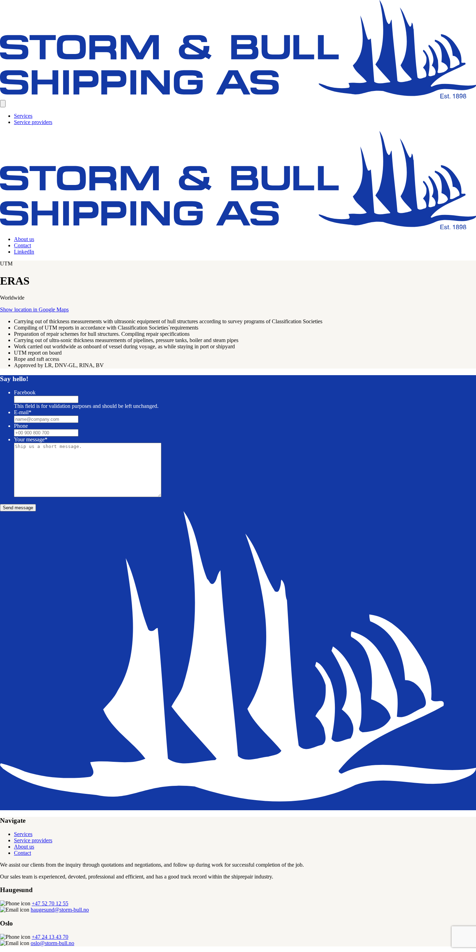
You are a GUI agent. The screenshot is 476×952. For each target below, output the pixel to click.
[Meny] (3, 103)
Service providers (33, 122)
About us (24, 239)
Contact (22, 245)
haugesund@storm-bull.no (60, 910)
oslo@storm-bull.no (52, 943)
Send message (18, 507)
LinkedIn (24, 252)
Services (23, 116)
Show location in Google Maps (34, 309)
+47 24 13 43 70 (50, 937)
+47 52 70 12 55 (50, 903)
